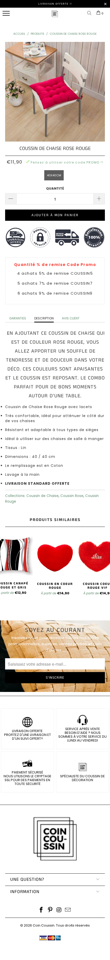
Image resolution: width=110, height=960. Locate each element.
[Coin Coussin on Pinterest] (50, 910)
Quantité (55, 188)
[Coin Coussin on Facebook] (41, 910)
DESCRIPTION (44, 318)
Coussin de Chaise (42, 495)
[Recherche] (90, 13)
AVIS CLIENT (71, 318)
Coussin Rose (71, 495)
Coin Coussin (43, 925)
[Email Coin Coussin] (68, 910)
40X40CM (54, 175)
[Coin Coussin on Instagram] (59, 910)
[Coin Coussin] (55, 16)
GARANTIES (17, 318)
